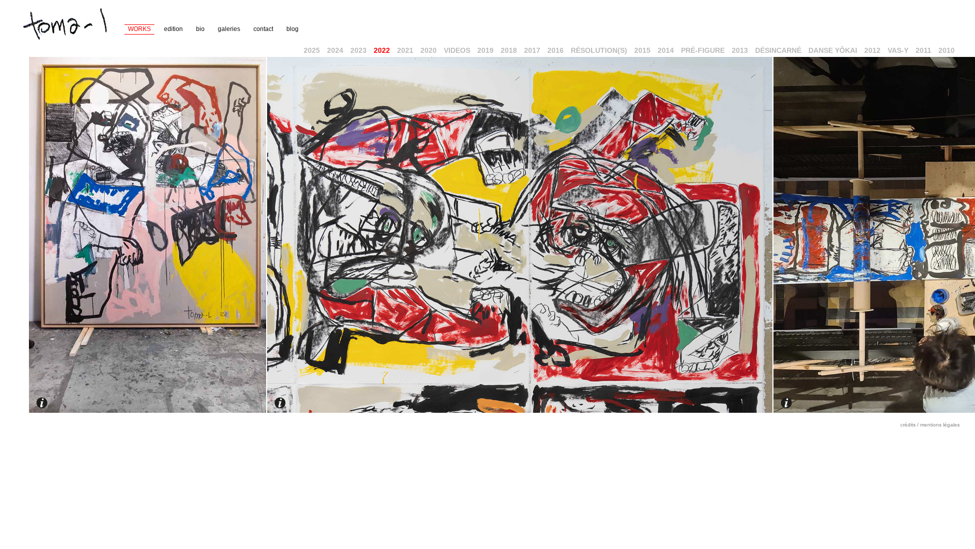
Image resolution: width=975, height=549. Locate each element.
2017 (532, 50)
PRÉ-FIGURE (703, 50)
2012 (872, 50)
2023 (358, 50)
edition (173, 29)
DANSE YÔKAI (832, 50)
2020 (428, 50)
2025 (312, 50)
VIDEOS (457, 50)
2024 (335, 50)
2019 (485, 50)
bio (200, 29)
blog (292, 29)
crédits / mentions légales (930, 425)
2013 (740, 50)
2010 (946, 50)
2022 (382, 50)
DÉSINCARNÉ (778, 50)
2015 (642, 50)
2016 (555, 50)
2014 (666, 50)
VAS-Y (898, 50)
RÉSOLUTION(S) (599, 50)
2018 (509, 50)
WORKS (139, 29)
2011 (923, 50)
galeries (229, 29)
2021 (405, 50)
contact (263, 29)
